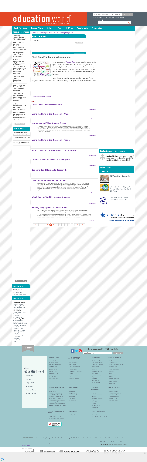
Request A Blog (20, 123)
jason (36, 40)
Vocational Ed (72, 400)
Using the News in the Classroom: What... (51, 114)
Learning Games (53, 371)
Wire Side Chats (17, 340)
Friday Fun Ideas (113, 400)
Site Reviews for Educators (56, 398)
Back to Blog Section (79, 53)
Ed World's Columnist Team (56, 396)
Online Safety (16, 309)
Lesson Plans (37, 28)
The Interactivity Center (19, 312)
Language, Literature (97, 398)
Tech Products (17, 327)
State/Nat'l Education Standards (57, 400)
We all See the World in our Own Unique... (51, 197)
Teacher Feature (73, 375)
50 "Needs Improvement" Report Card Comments (119, 199)
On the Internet (17, 317)
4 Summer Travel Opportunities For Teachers (112, 438)
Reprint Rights (31, 390)
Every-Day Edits (53, 366)
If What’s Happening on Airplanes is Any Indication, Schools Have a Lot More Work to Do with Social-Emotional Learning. (19, 66)
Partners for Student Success (116, 364)
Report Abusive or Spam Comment (42, 96)
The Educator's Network (118, 441)
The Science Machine (19, 307)
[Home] (44, 19)
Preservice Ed (73, 394)
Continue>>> (92, 109)
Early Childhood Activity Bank (99, 416)
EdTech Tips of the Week (20, 323)
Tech (60, 28)
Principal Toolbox (113, 368)
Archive (55, 361)
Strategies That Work (74, 373)
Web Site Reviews (74, 378)
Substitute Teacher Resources (57, 403)
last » (82, 224)
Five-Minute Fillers (53, 368)
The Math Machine (18, 304)
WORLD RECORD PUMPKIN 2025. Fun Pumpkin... (54, 150)
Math (93, 400)
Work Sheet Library (54, 378)
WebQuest (16, 315)
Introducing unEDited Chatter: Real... (49, 123)
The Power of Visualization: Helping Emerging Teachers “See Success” (19, 97)
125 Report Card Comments (120, 176)
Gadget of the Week (18, 322)
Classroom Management (55, 393)
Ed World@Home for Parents (56, 416)
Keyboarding (16, 336)
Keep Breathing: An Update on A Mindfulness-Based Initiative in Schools (19, 116)
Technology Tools (18, 328)
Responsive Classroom (75, 371)
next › (76, 224)
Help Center (30, 383)
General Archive (17, 289)
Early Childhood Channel (55, 394)
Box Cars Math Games (55, 364)
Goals (110, 373)
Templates (97, 28)
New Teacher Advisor (74, 366)
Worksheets (82, 28)
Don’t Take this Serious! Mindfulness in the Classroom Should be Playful (19, 46)
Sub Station (72, 398)
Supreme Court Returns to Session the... (50, 170)
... (37, 107)
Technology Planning (19, 330)
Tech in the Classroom (19, 325)
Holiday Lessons (53, 369)
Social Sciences (96, 405)
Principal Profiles (113, 366)
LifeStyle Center (73, 415)
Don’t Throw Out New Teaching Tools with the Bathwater (19, 87)
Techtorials (16, 338)
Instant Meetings (113, 381)
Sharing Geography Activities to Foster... (50, 207)
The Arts (94, 393)
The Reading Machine (19, 306)
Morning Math (112, 383)
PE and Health (95, 402)
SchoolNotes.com (105, 441)
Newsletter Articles (53, 362)
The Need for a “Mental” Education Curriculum (18, 79)
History (94, 396)
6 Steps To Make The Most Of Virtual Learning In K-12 (82, 438)
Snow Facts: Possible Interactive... (48, 105)
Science (94, 403)
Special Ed (72, 396)
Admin (50, 28)
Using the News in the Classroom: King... (51, 140)
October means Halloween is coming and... (51, 160)
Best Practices (20, 28)
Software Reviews (18, 320)
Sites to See (16, 314)
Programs (111, 371)
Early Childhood (73, 393)
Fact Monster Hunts (114, 396)
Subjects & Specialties (54, 402)
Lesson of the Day (53, 373)
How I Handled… (113, 361)
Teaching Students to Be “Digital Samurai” (19, 37)
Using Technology (18, 335)
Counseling (72, 391)
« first (35, 224)
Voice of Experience (74, 376)
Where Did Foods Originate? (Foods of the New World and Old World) (120, 189)
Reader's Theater (73, 368)
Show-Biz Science (53, 376)
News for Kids (52, 375)
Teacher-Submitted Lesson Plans (57, 405)
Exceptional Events (114, 378)
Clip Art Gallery (73, 362)
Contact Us (30, 379)
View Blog (79, 42)
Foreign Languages (97, 394)
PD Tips (69, 28)
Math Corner (72, 364)
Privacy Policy (31, 393)
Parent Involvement (114, 369)
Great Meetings (113, 380)
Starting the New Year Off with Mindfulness (19, 54)
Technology (95, 407)
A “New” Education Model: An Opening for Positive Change (19, 106)
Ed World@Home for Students (56, 418)
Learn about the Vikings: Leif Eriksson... (50, 180)
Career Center (52, 391)
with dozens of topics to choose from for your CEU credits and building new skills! (119, 158)
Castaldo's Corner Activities (99, 415)
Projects (15, 341)
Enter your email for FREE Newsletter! (103, 349)
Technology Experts (18, 331)
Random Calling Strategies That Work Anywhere (50, 438)
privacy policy (119, 17)
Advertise (29, 386)
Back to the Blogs (21, 281)
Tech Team (16, 333)
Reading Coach (73, 369)
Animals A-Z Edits (113, 391)
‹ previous (42, 224)
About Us (29, 376)
